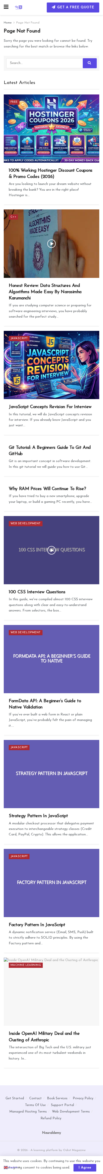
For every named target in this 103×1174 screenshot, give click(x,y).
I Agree (84, 1167)
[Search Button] (90, 63)
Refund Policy (50, 1118)
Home (8, 22)
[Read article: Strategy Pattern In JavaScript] (51, 774)
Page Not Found (28, 22)
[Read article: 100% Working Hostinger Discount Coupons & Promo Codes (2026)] (51, 128)
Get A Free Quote (75, 7)
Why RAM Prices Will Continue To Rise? (47, 489)
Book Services (57, 1098)
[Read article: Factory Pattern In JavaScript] (51, 883)
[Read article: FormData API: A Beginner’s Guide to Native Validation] (51, 659)
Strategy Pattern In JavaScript (38, 816)
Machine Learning (25, 965)
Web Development (25, 523)
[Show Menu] (6, 7)
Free (14, 102)
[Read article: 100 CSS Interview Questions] (51, 550)
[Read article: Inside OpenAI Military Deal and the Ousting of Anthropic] (51, 992)
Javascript (19, 338)
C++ (13, 217)
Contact (35, 1098)
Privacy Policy (83, 1098)
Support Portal (62, 1105)
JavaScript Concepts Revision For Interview (50, 407)
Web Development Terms (71, 1111)
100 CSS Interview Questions (37, 592)
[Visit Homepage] (19, 7)
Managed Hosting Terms (28, 1111)
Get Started (15, 1098)
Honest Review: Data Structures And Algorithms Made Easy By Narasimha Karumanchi (45, 292)
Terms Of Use (35, 1105)
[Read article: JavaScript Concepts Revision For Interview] (51, 365)
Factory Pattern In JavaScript (37, 925)
